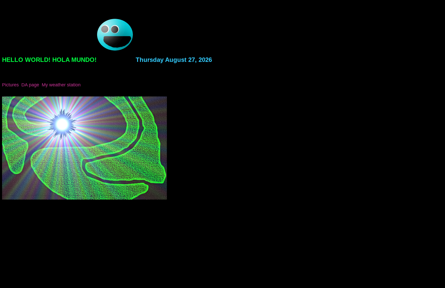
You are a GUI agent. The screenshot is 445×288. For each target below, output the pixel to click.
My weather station (61, 84)
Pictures (10, 84)
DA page (30, 84)
